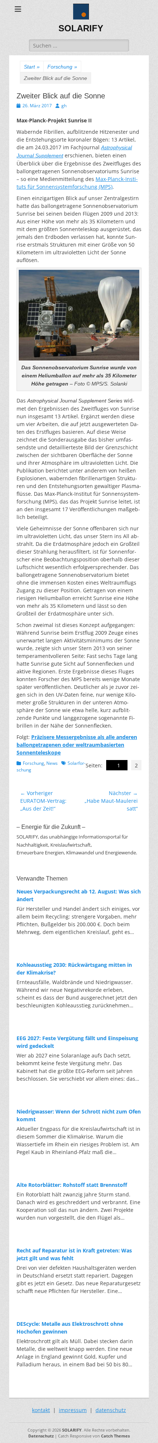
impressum (73, 1410)
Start (32, 67)
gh (64, 105)
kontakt (41, 1410)
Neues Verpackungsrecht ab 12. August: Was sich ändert (79, 895)
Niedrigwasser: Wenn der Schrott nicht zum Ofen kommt (79, 1115)
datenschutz (111, 1410)
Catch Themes (115, 1436)
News (52, 763)
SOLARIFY (80, 28)
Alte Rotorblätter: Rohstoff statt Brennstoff (72, 1184)
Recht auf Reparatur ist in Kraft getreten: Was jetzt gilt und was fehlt (74, 1254)
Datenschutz (41, 1436)
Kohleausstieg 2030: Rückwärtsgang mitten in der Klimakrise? (74, 968)
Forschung (62, 67)
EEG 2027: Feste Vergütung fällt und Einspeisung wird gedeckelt (77, 1042)
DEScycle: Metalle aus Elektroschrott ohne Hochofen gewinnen (70, 1327)
